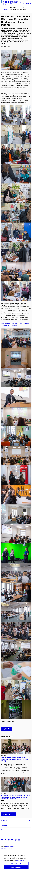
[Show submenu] (28, 820)
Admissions (4, 825)
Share (7, 729)
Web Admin (4, 848)
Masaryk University (9, 846)
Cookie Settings (20, 860)
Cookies (10, 848)
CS (23, 3)
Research (4, 830)
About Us (4, 820)
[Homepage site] (9, 3)
